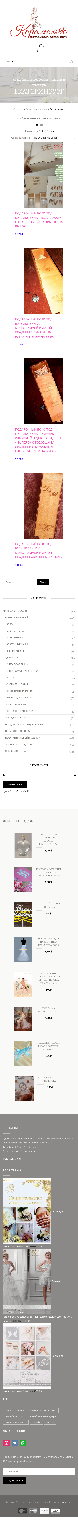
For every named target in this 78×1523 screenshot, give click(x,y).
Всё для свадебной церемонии (24, 724)
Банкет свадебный (36, 109)
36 (46, 131)
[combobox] (50, 137)
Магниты (11, 677)
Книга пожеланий (17, 664)
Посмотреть (39, 155)
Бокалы (11, 624)
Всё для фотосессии (18, 731)
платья (20, 1410)
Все (52, 131)
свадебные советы (16, 1421)
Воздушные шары (17, 644)
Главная (18, 109)
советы (50, 1421)
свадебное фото (14, 1416)
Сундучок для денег (18, 717)
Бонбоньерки (14, 637)
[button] (11, 61)
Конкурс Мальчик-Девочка (22, 671)
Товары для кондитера (19, 744)
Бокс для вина (15, 631)
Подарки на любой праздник (22, 737)
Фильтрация (15, 784)
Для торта (12, 657)
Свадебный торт (16, 704)
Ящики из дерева (15, 751)
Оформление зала (17, 684)
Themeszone (66, 1501)
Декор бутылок (15, 651)
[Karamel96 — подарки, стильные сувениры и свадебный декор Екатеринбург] (39, 25)
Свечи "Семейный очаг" (21, 711)
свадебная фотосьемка (43, 1410)
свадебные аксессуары (42, 1416)
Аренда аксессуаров (15, 611)
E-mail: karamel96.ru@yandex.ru (20, 1151)
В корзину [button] (39, 201)
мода (8, 1410)
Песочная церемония (20, 691)
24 (42, 131)
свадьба (36, 1421)
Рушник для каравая (18, 697)
